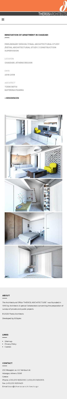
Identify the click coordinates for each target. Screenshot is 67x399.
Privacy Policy (10, 344)
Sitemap (8, 341)
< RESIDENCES (12, 98)
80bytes (17, 318)
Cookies (8, 347)
